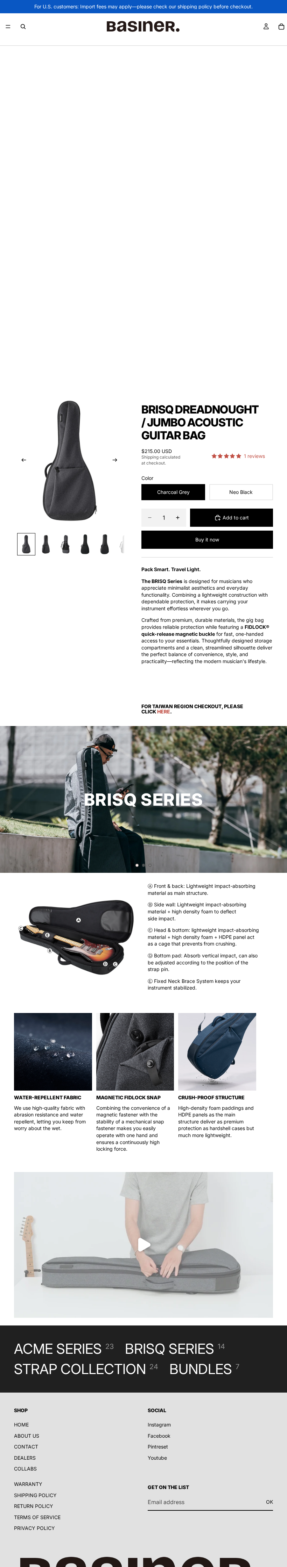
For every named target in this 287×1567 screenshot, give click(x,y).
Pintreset (158, 1447)
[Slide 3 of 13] (65, 544)
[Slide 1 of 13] (26, 544)
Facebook (159, 1436)
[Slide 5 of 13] (104, 544)
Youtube (157, 1458)
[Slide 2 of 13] (45, 544)
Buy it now (207, 539)
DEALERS (25, 1458)
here (163, 711)
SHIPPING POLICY (35, 1495)
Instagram (159, 1425)
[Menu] (8, 27)
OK (269, 1502)
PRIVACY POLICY (34, 1528)
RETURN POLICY (33, 1506)
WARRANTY (28, 1484)
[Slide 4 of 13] (85, 544)
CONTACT (26, 1447)
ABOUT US (26, 1436)
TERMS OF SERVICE (37, 1517)
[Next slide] (117, 460)
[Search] (23, 26)
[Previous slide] (21, 460)
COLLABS (25, 1469)
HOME (21, 1425)
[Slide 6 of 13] (124, 544)
